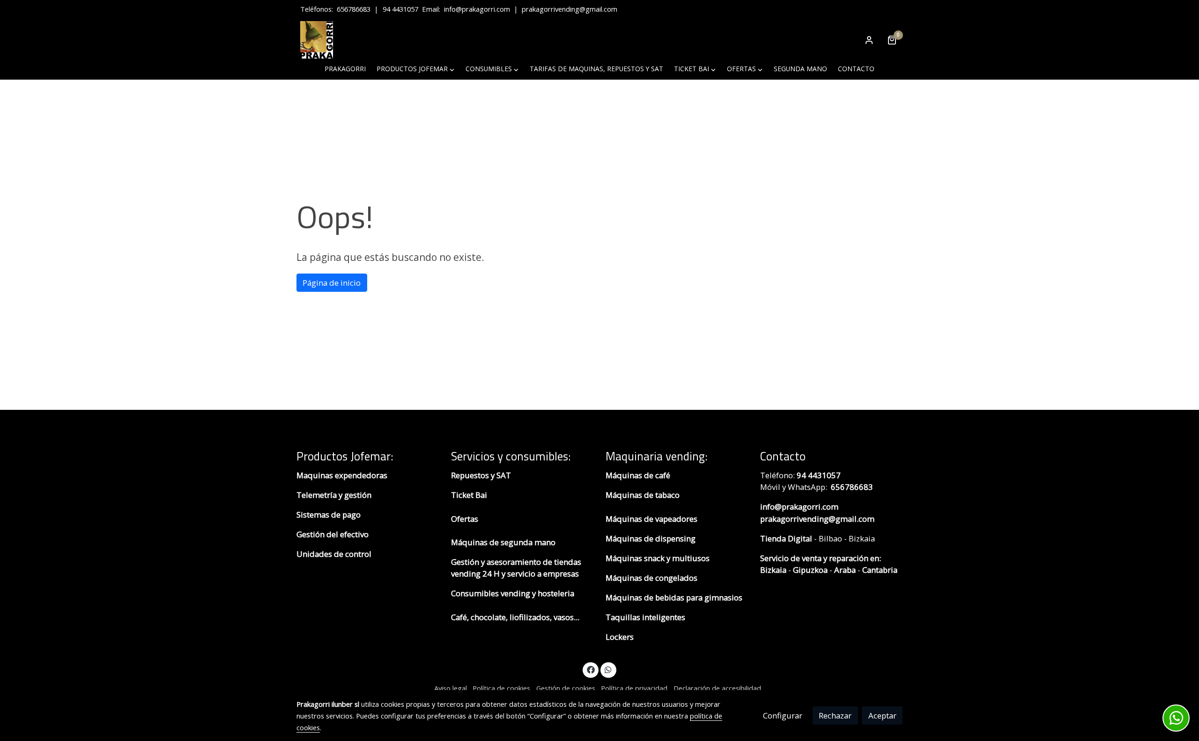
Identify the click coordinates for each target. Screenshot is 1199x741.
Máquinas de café (638, 475)
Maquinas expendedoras (341, 475)
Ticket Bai (469, 494)
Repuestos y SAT (481, 475)
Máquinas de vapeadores (651, 518)
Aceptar (882, 715)
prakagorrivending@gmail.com (569, 9)
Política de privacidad (634, 688)
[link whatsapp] (608, 669)
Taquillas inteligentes (646, 617)
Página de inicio (332, 282)
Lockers (621, 636)
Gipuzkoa (810, 569)
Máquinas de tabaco (643, 494)
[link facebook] (591, 669)
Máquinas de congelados (651, 577)
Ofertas (464, 518)
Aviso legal (450, 688)
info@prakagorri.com (477, 9)
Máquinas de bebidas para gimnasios (674, 597)
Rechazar (835, 715)
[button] (415, 69)
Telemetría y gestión (333, 494)
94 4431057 (400, 9)
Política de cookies (501, 688)
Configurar (782, 715)
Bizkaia (773, 569)
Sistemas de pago (328, 514)
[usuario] (869, 39)
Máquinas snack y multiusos (658, 558)
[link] (316, 40)
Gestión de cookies (565, 688)
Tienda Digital (786, 538)
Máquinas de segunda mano (503, 542)
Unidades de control (333, 553)
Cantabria (879, 569)
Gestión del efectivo (332, 534)
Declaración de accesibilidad (717, 688)
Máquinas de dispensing (651, 538)
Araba (844, 569)
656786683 (353, 9)
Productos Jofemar (343, 456)
